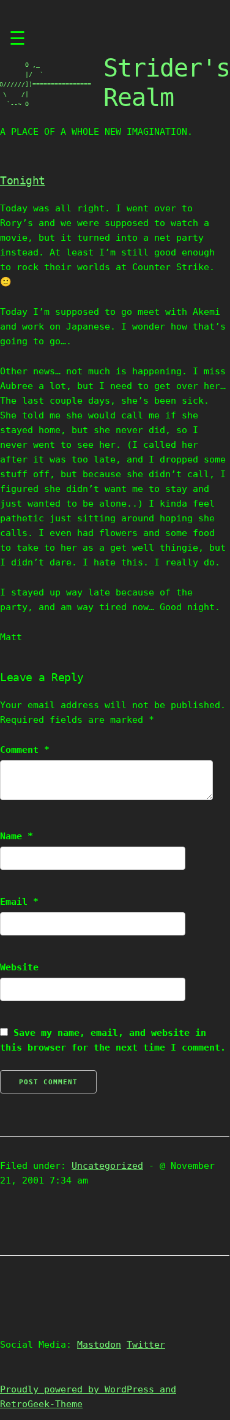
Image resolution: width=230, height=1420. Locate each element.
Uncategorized (107, 1165)
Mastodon (99, 1344)
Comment (25, 749)
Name (16, 836)
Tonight (22, 180)
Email (19, 901)
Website (19, 967)
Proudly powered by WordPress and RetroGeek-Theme (88, 1397)
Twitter (146, 1344)
